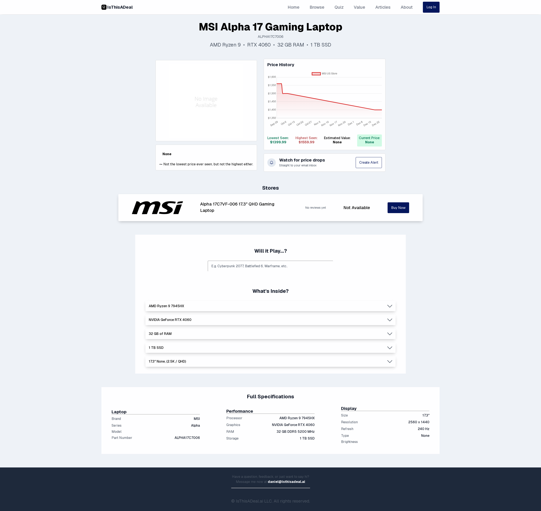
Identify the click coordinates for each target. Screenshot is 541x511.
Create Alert (368, 162)
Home (293, 7)
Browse (317, 7)
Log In (431, 7)
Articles (383, 7)
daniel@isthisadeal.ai (286, 481)
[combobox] (270, 266)
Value (359, 7)
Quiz (339, 7)
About (407, 7)
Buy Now (398, 207)
